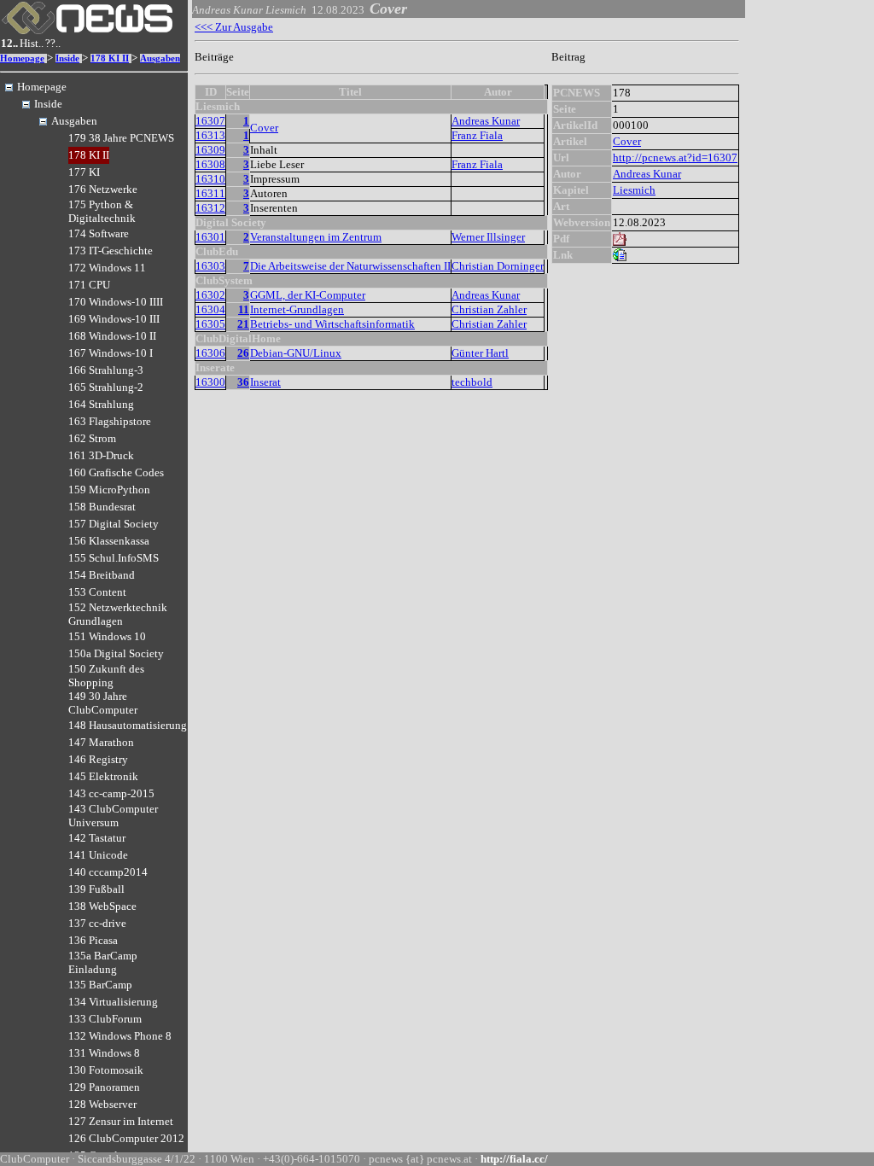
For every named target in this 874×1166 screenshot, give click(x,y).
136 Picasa (93, 940)
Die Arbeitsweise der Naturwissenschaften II (350, 265)
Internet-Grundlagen (297, 309)
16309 (210, 149)
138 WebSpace (102, 906)
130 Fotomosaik (105, 1070)
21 (243, 324)
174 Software (98, 233)
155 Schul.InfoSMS (113, 557)
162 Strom (92, 438)
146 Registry (98, 759)
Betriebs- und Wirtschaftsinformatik (332, 324)
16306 (210, 353)
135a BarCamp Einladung (102, 962)
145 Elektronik (103, 776)
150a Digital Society (116, 653)
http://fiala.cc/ (514, 1158)
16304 (210, 309)
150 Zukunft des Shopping (106, 675)
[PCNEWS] (87, 30)
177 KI (84, 172)
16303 (210, 265)
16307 (210, 120)
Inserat (265, 382)
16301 (210, 236)
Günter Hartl (480, 353)
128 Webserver (102, 1104)
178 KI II (109, 58)
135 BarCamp (100, 984)
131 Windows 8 (104, 1052)
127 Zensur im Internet (120, 1121)
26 (243, 353)
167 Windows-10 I (110, 353)
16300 (210, 382)
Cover (264, 127)
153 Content (97, 592)
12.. (9, 43)
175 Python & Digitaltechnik (102, 211)
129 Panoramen (104, 1087)
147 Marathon (101, 742)
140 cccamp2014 (108, 872)
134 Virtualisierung (113, 1001)
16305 (210, 324)
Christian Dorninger (498, 265)
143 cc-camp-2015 (111, 793)
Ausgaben (160, 58)
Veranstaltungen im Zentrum (316, 236)
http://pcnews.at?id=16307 (675, 157)
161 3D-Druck (101, 455)
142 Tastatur (96, 837)
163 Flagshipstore (109, 421)
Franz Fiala (477, 135)
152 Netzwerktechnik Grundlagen (117, 614)
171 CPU (89, 284)
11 (243, 309)
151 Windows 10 (107, 636)
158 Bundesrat (102, 506)
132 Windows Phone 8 (120, 1035)
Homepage (22, 58)
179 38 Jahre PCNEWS (121, 137)
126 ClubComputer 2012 (126, 1138)
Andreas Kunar (486, 120)
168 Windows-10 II (112, 335)
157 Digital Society (113, 523)
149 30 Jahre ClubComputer (102, 703)
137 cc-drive (97, 923)
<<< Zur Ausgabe (234, 26)
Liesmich (634, 190)
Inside (67, 58)
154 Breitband (101, 574)
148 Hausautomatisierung (127, 725)
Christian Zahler (489, 309)
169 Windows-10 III (114, 318)
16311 (210, 193)
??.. (53, 43)
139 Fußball (96, 889)
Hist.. (32, 43)
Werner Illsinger (488, 236)
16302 (210, 295)
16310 (210, 178)
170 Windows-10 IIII (115, 301)
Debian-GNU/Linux (295, 353)
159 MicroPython (109, 489)
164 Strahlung (101, 404)
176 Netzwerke (102, 189)
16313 (210, 135)
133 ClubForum (105, 1018)
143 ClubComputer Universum (113, 815)
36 (243, 382)
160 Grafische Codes (116, 472)
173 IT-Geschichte (110, 250)
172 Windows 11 (107, 267)
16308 (210, 164)
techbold (472, 382)
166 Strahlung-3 (105, 370)
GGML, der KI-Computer (307, 295)
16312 (210, 207)
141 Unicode (98, 854)
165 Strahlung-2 (105, 387)
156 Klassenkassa (108, 540)
